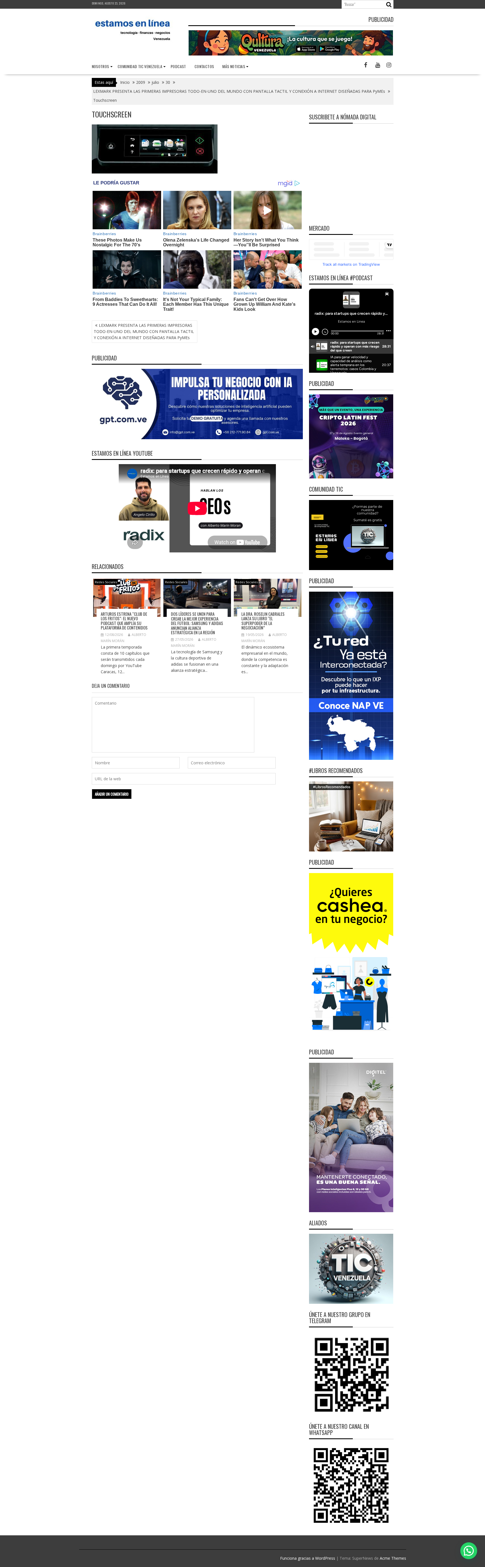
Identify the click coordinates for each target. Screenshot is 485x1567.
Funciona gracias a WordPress (307, 1558)
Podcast (178, 66)
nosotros (100, 66)
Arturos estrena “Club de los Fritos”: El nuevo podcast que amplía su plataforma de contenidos (124, 621)
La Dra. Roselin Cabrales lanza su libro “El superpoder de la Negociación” (263, 621)
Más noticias (233, 66)
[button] (468, 1550)
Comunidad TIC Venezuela (140, 66)
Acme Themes (393, 1558)
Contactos (204, 66)
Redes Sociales (106, 582)
